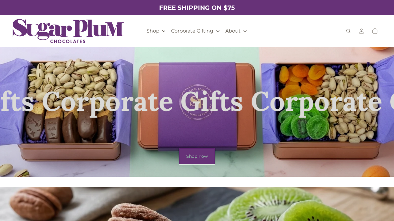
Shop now (197, 156)
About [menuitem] (233, 31)
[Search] (348, 31)
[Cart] (375, 31)
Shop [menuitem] (153, 31)
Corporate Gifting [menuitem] (192, 31)
